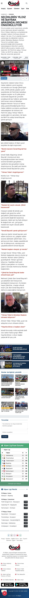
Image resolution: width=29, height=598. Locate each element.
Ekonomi (8, 540)
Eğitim (13, 540)
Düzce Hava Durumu (19, 564)
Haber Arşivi (20, 579)
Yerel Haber (19, 540)
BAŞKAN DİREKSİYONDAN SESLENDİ (20, 384)
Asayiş (3, 8)
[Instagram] (14, 535)
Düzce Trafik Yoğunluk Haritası (19, 569)
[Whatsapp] (20, 535)
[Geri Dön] (4, 593)
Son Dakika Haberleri (8, 579)
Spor (22, 8)
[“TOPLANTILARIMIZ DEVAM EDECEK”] (7, 391)
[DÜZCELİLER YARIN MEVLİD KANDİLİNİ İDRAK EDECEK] (7, 378)
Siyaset (9, 8)
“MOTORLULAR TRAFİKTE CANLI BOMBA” (20, 398)
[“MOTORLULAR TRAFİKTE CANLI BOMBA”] (21, 391)
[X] (11, 535)
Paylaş (4, 78)
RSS (4, 591)
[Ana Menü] (1, 3)
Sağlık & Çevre (15, 538)
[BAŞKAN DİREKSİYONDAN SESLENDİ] (21, 378)
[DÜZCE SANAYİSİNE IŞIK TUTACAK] (7, 405)
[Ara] (26, 3)
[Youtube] (17, 535)
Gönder (4, 436)
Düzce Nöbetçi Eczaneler (6, 564)
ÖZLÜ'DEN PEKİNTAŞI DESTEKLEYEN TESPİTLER (21, 411)
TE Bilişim (18, 595)
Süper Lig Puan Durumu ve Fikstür (6, 575)
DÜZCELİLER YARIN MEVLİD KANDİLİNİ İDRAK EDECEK (6, 384)
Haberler (4, 14)
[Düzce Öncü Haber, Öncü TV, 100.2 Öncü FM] (14, 3)
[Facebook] (8, 535)
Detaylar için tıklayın (14, 483)
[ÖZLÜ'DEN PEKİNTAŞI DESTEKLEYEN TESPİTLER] (21, 405)
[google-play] (21, 585)
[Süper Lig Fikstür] (27, 489)
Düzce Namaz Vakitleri (6, 569)
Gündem (16, 8)
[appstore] (8, 585)
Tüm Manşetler (21, 574)
